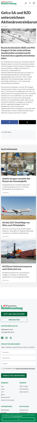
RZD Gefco (8, 132)
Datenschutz (24, 410)
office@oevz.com (7, 329)
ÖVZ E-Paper (24, 386)
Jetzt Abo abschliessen (14, 314)
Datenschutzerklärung (17, 416)
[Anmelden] (26, 3)
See (2, 386)
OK (18, 419)
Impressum (23, 413)
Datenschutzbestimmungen (25, 368)
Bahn (3, 395)
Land (2, 389)
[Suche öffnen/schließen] (30, 3)
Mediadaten (14, 320)
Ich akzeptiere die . (19, 369)
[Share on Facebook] (9, 122)
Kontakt (3, 413)
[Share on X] (27, 122)
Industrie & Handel (7, 400)
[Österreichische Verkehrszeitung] (8, 3)
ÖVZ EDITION (24, 389)
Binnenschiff (5, 397)
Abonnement (24, 392)
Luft (2, 392)
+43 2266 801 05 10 (7, 332)
